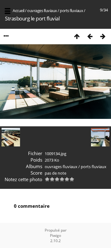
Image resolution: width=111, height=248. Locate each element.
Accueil (18, 10)
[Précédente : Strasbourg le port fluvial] (89, 36)
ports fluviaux (71, 10)
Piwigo (55, 235)
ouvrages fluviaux (42, 10)
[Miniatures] (76, 36)
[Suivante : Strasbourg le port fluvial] (102, 36)
